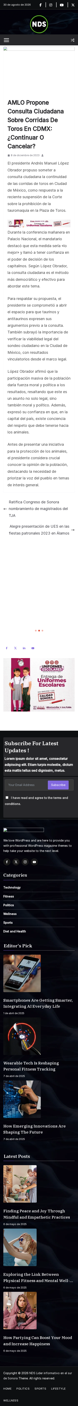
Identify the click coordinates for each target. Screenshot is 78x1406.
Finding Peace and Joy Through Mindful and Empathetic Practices (36, 1214)
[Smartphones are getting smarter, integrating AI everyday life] (39, 973)
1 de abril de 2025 (13, 1013)
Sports (8, 922)
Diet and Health (14, 931)
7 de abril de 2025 (14, 1076)
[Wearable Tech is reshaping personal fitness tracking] (39, 1036)
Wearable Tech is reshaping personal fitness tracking (31, 1066)
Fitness (8, 896)
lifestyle (58, 1388)
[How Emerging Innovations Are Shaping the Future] (39, 1099)
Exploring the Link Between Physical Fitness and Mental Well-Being (36, 1278)
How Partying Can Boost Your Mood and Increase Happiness (37, 1340)
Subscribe (58, 785)
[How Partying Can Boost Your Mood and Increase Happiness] (39, 1310)
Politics (8, 905)
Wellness (10, 914)
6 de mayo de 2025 (15, 1224)
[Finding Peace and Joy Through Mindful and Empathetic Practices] (39, 1184)
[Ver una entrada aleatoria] (73, 40)
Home (7, 1388)
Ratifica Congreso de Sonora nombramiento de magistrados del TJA (38, 509)
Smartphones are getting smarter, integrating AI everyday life (38, 1003)
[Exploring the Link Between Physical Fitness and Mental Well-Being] (39, 1247)
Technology (12, 887)
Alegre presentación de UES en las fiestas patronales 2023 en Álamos (39, 529)
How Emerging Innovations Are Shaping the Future (34, 1129)
